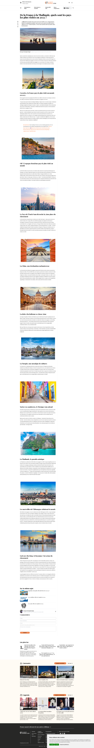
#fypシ (48, 129)
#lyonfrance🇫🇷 (28, 128)
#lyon (24, 128)
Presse (39, 739)
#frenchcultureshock (41, 129)
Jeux (46, 740)
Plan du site (41, 746)
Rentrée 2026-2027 (48, 8)
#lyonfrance (34, 128)
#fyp (46, 129)
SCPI (46, 735)
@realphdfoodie (26, 124)
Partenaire (40, 736)
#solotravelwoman (27, 129)
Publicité (39, 737)
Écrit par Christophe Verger (25, 51)
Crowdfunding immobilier (50, 733)
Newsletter (34, 736)
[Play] (71, 8)
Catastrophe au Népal (27, 8)
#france (50, 126)
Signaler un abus (41, 742)
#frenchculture (34, 129)
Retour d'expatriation (56, 8)
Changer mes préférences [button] (64, 744)
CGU (38, 740)
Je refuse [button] (56, 744)
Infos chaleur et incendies (37, 8)
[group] (71, 8)
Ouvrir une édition (41, 734)
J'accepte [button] (51, 744)
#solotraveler (39, 128)
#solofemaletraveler (46, 128)
